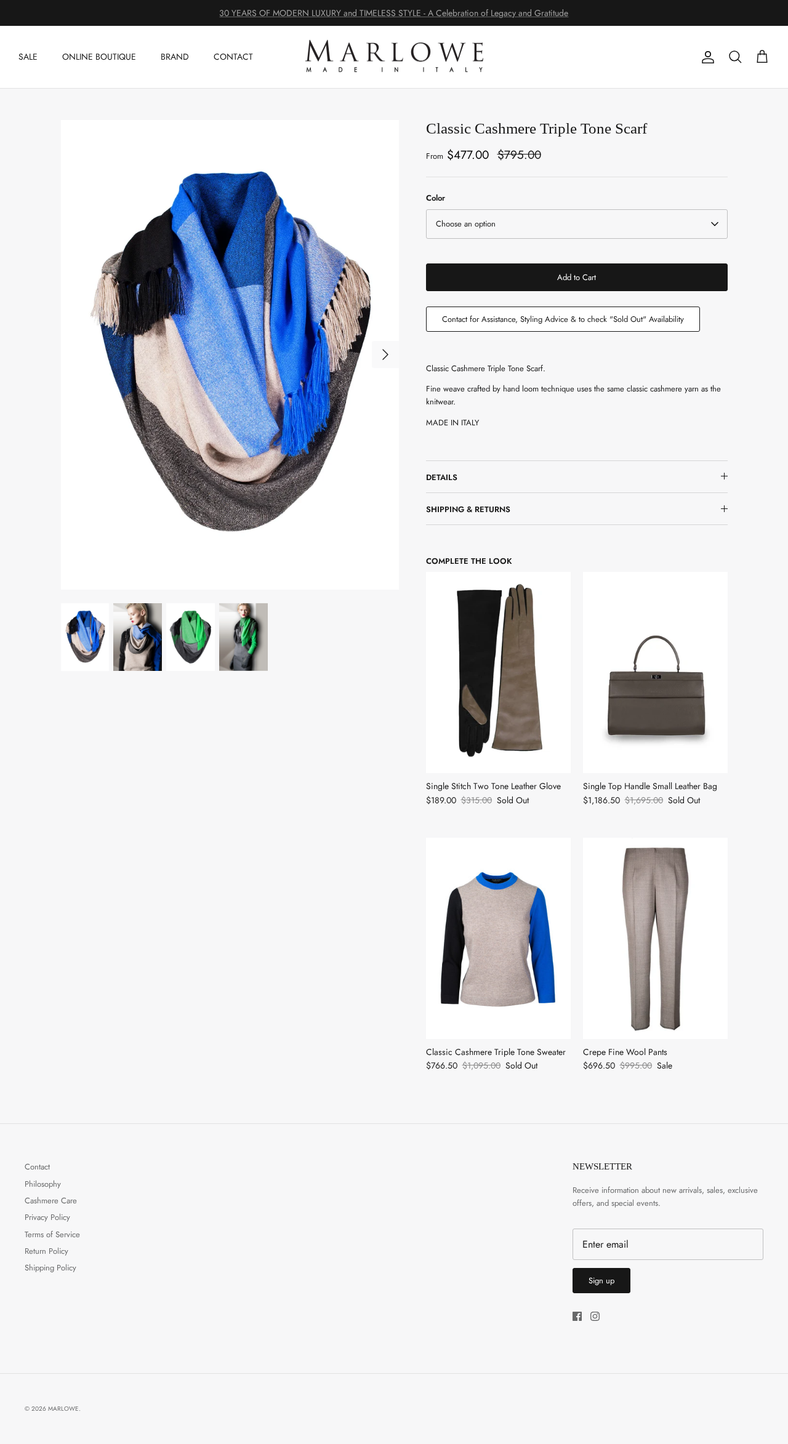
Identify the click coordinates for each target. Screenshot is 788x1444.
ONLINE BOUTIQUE (99, 56)
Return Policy (46, 1251)
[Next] (385, 354)
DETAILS (441, 477)
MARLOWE (63, 1408)
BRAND (175, 56)
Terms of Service (52, 1234)
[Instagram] (595, 1316)
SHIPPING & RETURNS (468, 509)
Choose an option (466, 224)
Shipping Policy (50, 1268)
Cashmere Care (51, 1200)
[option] (230, 354)
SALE (28, 56)
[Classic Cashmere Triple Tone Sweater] (498, 938)
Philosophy (43, 1184)
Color (435, 198)
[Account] (705, 57)
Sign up (601, 1280)
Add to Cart (576, 277)
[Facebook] (577, 1316)
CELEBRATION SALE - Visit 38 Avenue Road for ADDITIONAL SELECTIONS (393, 15)
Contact (37, 1167)
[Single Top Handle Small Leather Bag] (655, 672)
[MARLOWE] (394, 57)
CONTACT (233, 56)
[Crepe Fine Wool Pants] (655, 938)
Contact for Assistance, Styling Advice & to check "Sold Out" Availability (563, 319)
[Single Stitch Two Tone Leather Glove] (498, 672)
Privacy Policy (47, 1217)
